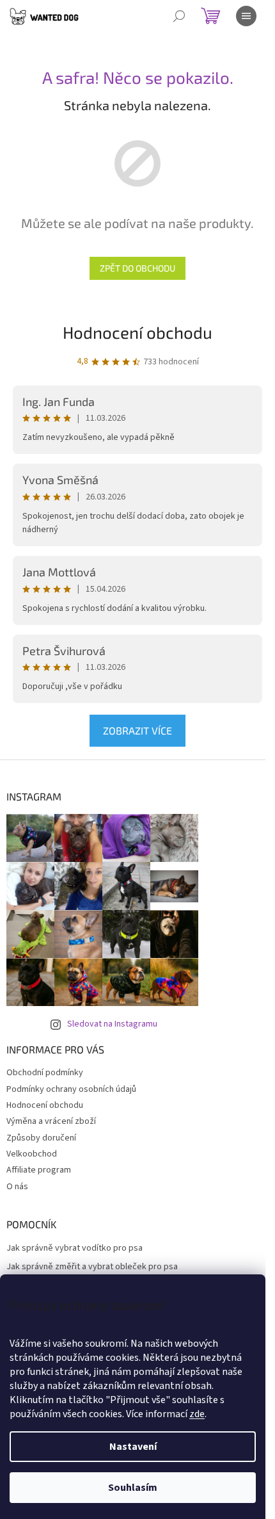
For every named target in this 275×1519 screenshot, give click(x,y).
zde (197, 1414)
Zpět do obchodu (137, 268)
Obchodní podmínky (44, 1072)
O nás (17, 1186)
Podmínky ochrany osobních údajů (71, 1089)
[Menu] (246, 16)
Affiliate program (38, 1170)
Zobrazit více (137, 730)
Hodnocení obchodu (137, 332)
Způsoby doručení (41, 1138)
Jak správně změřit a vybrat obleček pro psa (92, 1267)
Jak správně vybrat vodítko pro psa (74, 1248)
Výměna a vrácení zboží (51, 1121)
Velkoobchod (31, 1154)
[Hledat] (179, 16)
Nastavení (133, 1447)
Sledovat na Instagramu (112, 1024)
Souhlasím (132, 1488)
